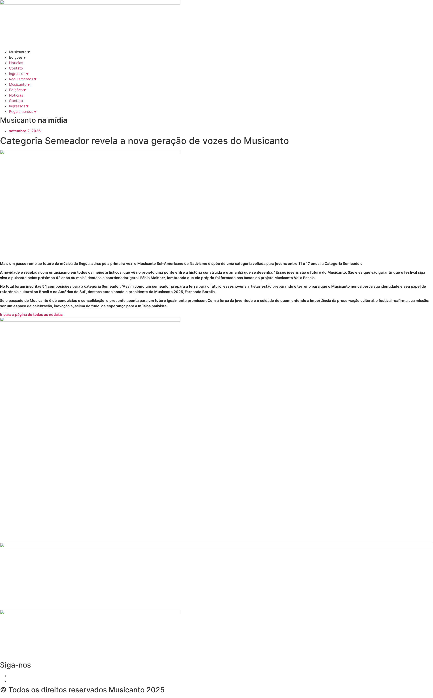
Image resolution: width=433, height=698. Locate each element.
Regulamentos (21, 79)
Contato (16, 68)
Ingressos (17, 73)
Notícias (16, 62)
